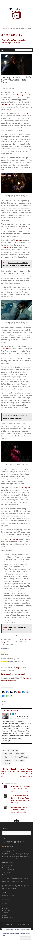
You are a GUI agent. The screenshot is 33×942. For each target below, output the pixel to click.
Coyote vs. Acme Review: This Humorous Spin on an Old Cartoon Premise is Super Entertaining (16, 857)
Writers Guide (7, 872)
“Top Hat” (25, 113)
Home (2, 28)
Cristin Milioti (7, 757)
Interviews (6, 905)
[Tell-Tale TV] (16, 13)
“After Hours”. (25, 229)
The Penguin (11, 88)
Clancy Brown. (7, 753)
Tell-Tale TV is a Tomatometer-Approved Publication (15, 878)
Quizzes (5, 915)
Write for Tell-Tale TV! (9, 869)
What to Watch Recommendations (14, 40)
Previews (6, 908)
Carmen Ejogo (13, 750)
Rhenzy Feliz (7, 760)
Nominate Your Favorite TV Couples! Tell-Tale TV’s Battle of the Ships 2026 (20, 788)
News (5, 907)
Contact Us (6, 867)
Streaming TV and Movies (11, 43)
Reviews (6, 28)
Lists (5, 914)
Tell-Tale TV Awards (8, 917)
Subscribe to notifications (8, 895)
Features (6, 912)
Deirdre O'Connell (21, 757)
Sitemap (6, 874)
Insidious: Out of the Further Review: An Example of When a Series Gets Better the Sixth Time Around (16, 854)
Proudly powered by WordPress (8, 924)
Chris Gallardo (18, 86)
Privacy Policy (7, 871)
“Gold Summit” (6, 348)
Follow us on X (6, 674)
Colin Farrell (19, 753)
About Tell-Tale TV (8, 865)
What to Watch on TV (9, 910)
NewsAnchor (24, 924)
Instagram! (21, 674)
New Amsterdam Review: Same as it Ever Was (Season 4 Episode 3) (20, 809)
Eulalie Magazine (9, 846)
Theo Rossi (6, 764)
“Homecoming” (6, 247)
